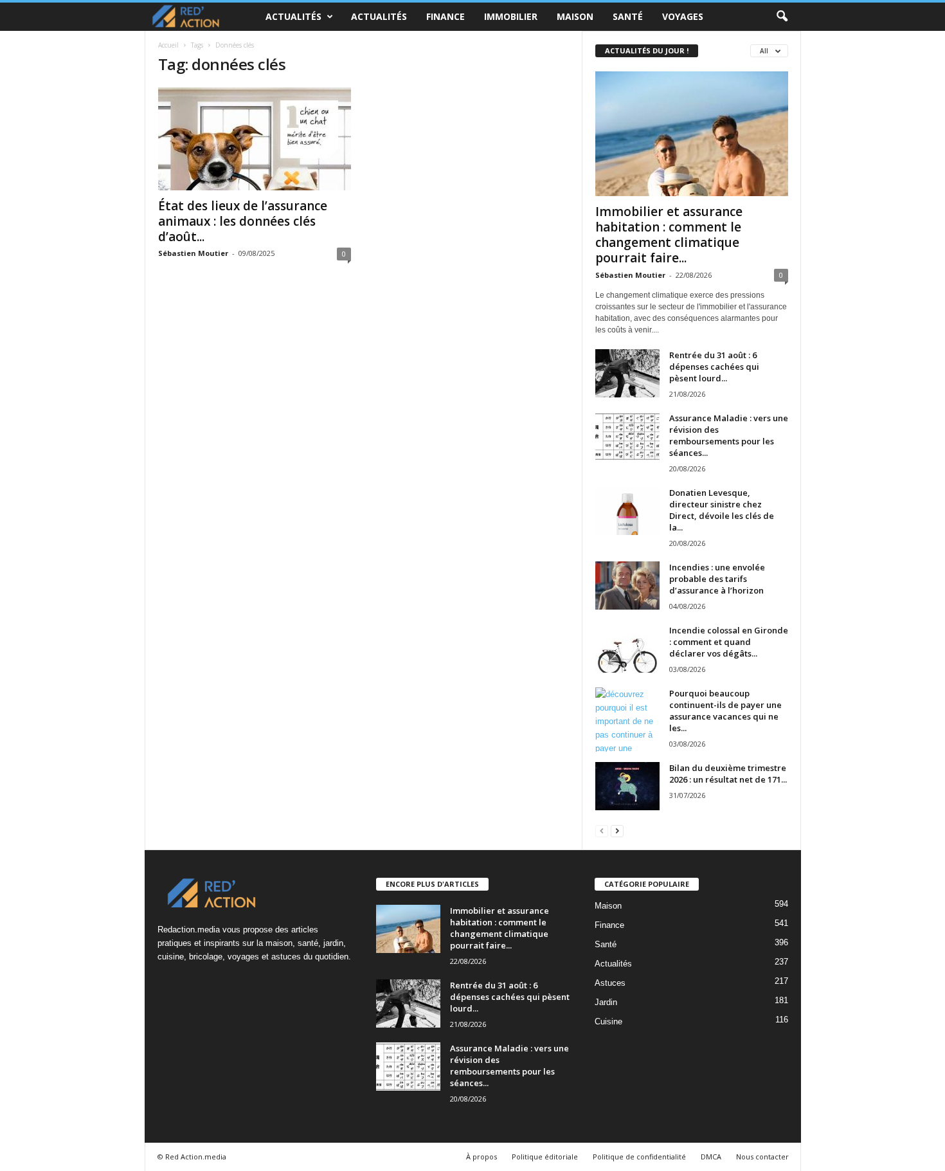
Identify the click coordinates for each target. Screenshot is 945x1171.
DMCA (711, 1156)
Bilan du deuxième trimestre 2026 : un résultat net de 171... (728, 773)
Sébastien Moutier (193, 253)
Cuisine (608, 1021)
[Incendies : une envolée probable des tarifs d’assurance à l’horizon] (627, 585)
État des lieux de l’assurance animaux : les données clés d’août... (242, 221)
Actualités (293, 16)
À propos (481, 1156)
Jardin (606, 1002)
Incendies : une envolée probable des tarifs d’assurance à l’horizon (717, 578)
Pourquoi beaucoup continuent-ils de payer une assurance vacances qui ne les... (725, 710)
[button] (782, 17)
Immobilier (510, 16)
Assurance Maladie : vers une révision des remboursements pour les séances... (728, 435)
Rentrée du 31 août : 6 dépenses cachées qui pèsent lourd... (714, 366)
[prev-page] (601, 830)
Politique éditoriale (545, 1156)
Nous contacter (762, 1156)
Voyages (682, 16)
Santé (628, 16)
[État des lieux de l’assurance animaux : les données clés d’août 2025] (254, 138)
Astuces (610, 983)
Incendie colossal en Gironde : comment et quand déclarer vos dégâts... (728, 641)
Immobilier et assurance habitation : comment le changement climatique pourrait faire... (668, 234)
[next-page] (617, 830)
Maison (575, 16)
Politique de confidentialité (639, 1156)
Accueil (168, 45)
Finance (445, 16)
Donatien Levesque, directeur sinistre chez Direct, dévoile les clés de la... (721, 510)
